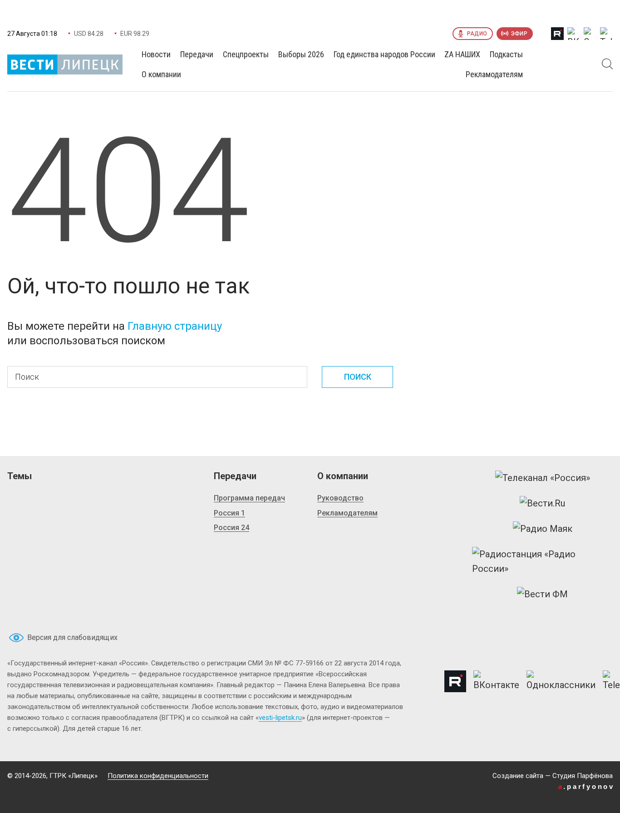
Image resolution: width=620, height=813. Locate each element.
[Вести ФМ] (542, 594)
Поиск (357, 377)
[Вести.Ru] (542, 503)
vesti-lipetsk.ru (280, 718)
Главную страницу (175, 326)
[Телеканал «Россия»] (542, 478)
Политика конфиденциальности (158, 776)
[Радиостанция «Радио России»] (542, 561)
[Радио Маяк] (542, 528)
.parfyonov (586, 786)
